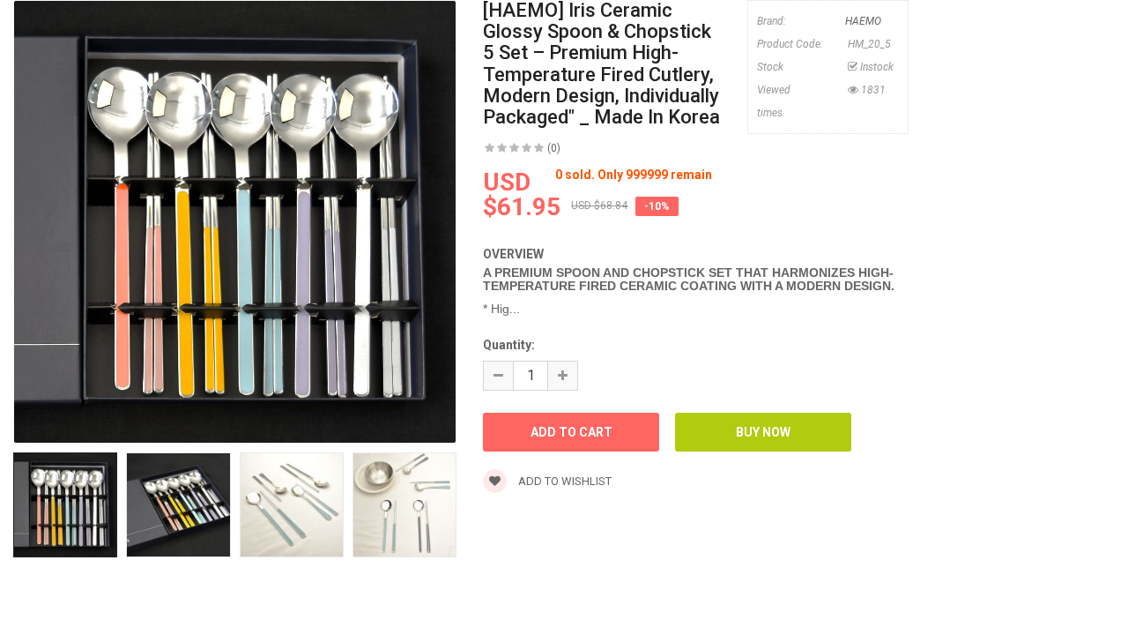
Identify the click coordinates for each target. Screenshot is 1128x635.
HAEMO (863, 21)
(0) (553, 148)
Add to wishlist (564, 481)
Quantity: (509, 345)
